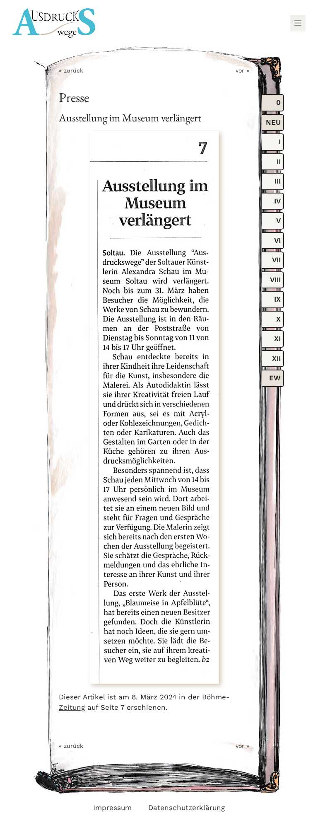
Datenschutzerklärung (186, 807)
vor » (242, 70)
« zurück (71, 70)
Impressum (112, 807)
